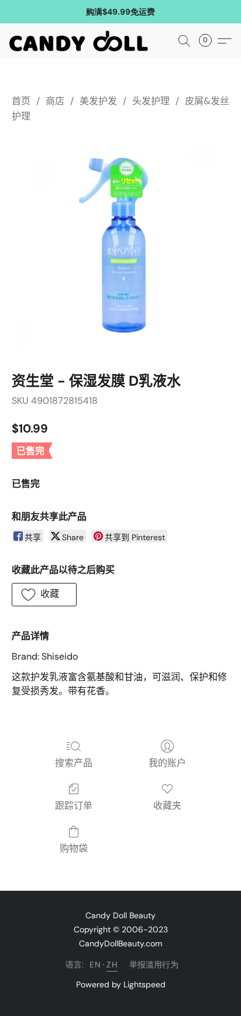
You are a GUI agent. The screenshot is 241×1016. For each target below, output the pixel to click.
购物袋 (74, 848)
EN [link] (95, 964)
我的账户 (167, 763)
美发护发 (98, 101)
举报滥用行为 (153, 964)
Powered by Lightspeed (121, 984)
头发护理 (151, 101)
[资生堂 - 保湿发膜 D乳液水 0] (120, 245)
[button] (82, 41)
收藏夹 (167, 805)
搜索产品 (73, 763)
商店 (55, 101)
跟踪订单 (73, 805)
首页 (21, 101)
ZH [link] (112, 964)
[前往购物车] (209, 41)
